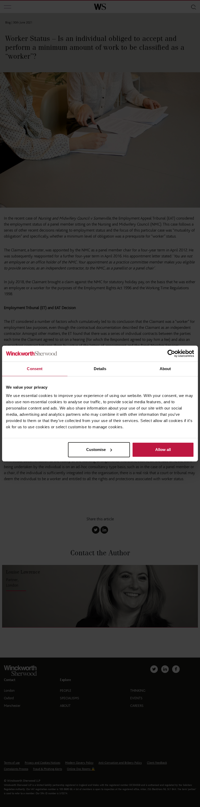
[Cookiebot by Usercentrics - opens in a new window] (171, 354)
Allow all (163, 449)
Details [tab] (100, 368)
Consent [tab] (34, 368)
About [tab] (165, 368)
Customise (96, 449)
